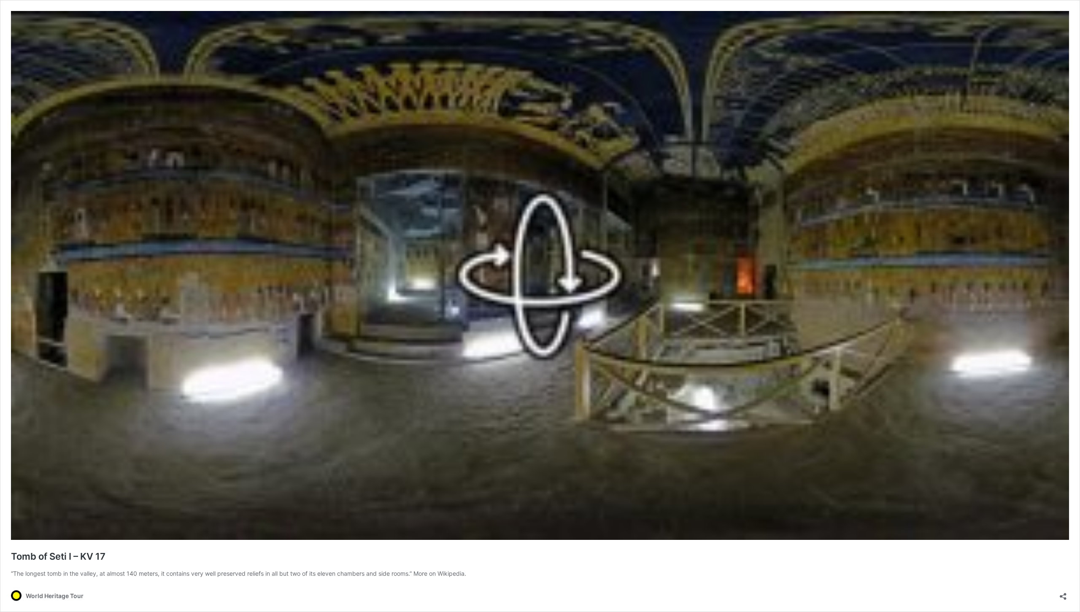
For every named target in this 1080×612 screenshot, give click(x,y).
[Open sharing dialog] (1063, 593)
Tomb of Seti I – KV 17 (58, 556)
